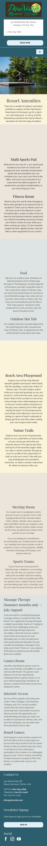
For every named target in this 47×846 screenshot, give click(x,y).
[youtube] (19, 839)
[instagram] (12, 839)
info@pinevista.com (13, 800)
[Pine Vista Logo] (24, 3)
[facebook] (6, 839)
